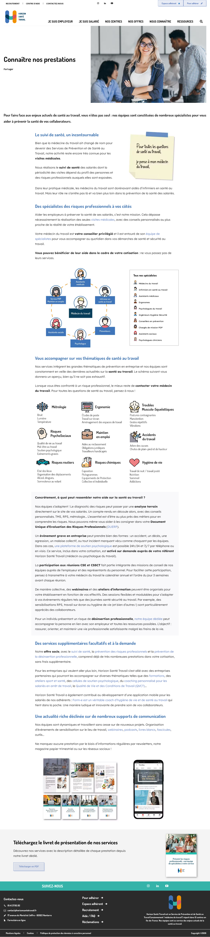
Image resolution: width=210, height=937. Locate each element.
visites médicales (103, 219)
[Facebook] (60, 69)
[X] (53, 69)
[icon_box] (15, 920)
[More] (81, 69)
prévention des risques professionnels (121, 651)
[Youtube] (112, 3)
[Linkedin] (105, 3)
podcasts (130, 729)
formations (156, 676)
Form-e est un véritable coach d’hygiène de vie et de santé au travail (120, 700)
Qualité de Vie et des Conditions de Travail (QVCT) (110, 686)
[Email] (74, 69)
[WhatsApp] (67, 69)
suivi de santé (80, 651)
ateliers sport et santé (50, 681)
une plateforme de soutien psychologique (83, 546)
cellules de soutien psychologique (95, 681)
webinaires (115, 729)
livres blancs (147, 729)
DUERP (112, 527)
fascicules (163, 729)
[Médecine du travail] (15, 17)
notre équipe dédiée (148, 619)
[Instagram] (98, 3)
